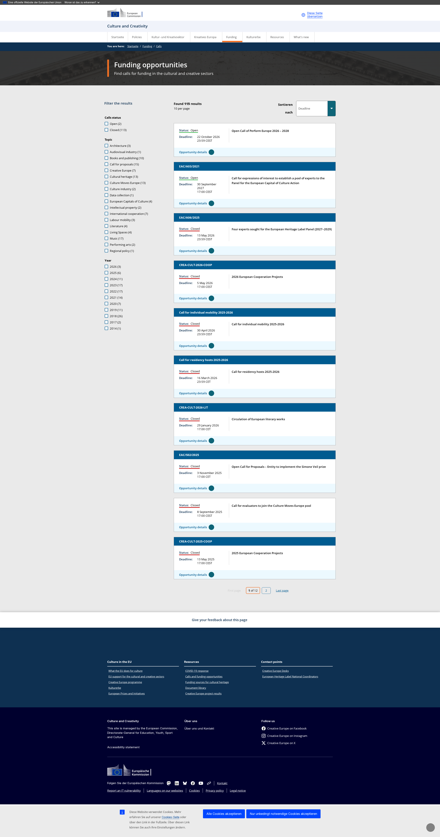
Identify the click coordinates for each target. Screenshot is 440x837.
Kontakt (222, 783)
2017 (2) (115, 322)
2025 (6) (115, 273)
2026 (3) (115, 267)
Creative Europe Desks (275, 670)
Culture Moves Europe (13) (128, 183)
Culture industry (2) (123, 189)
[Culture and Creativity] (127, 13)
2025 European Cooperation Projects (257, 553)
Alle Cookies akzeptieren (223, 814)
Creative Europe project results (203, 693)
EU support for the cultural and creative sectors (136, 676)
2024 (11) (116, 279)
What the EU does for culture (125, 670)
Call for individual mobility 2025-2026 (258, 324)
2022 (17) (116, 291)
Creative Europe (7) (123, 170)
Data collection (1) (122, 195)
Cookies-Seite (170, 817)
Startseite (117, 37)
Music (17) (116, 238)
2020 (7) (115, 304)
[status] (221, 105)
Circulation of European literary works (258, 419)
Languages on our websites (165, 791)
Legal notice (238, 791)
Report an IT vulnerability (124, 791)
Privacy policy (215, 791)
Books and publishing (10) (127, 158)
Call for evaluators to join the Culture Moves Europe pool (271, 506)
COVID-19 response (196, 670)
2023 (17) (116, 285)
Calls (159, 46)
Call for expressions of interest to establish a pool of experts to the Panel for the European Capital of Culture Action (278, 180)
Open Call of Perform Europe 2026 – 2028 (260, 131)
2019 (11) (116, 310)
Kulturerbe (114, 687)
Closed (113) (118, 130)
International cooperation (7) (129, 214)
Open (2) (115, 124)
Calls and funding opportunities (203, 676)
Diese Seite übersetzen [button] (315, 15)
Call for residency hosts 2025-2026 (255, 372)
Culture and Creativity (123, 721)
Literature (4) (118, 226)
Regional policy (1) (122, 251)
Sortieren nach (285, 108)
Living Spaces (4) (121, 232)
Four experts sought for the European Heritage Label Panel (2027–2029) (282, 229)
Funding (147, 46)
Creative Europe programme (125, 682)
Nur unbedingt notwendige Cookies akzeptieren (283, 814)
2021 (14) (116, 297)
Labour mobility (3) (122, 220)
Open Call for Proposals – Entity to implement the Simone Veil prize (279, 467)
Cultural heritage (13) (124, 177)
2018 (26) (116, 316)
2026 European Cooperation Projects (257, 277)
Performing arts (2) (122, 245)
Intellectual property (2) (125, 208)
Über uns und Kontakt (199, 728)
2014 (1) (115, 328)
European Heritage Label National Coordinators (290, 676)
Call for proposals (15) (124, 164)
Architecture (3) (120, 146)
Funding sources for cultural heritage (207, 682)
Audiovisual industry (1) (125, 152)
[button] (303, 15)
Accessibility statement (123, 747)
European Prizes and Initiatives (126, 693)
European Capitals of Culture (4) (131, 201)
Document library (195, 687)
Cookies (194, 791)
